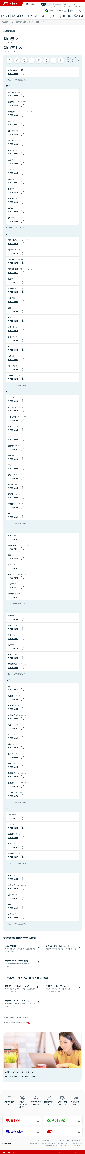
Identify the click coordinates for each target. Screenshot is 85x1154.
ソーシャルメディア (65, 1145)
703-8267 (14, 898)
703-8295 (14, 837)
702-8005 (14, 163)
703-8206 (14, 478)
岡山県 (31, 22)
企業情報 (58, 4)
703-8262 (14, 747)
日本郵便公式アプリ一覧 (51, 1145)
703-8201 (14, 449)
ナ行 (39, 60)
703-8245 (14, 767)
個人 (43, 4)
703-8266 (14, 828)
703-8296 (14, 420)
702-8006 (14, 757)
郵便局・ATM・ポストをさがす (22, 1104)
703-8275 (14, 263)
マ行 (53, 60)
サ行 (24, 60)
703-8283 (14, 115)
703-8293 (14, 379)
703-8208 (14, 144)
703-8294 (14, 488)
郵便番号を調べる (9, 1103)
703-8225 (14, 359)
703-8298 (14, 667)
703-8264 (14, 330)
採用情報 (65, 4)
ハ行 (46, 60)
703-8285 (14, 430)
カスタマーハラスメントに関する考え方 (70, 1143)
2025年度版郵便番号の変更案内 (15, 1022)
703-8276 (14, 272)
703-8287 (14, 95)
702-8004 (14, 173)
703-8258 (14, 658)
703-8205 (14, 619)
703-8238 (14, 507)
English (77, 7)
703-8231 (14, 124)
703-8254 (14, 879)
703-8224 (14, 917)
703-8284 (14, 134)
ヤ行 (61, 60)
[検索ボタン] (80, 11)
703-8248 (14, 401)
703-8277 (14, 211)
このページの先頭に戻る (16, 80)
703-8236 (14, 311)
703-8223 (14, 648)
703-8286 (14, 292)
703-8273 (14, 243)
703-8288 (14, 105)
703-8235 (14, 699)
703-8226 (14, 153)
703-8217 (14, 587)
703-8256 (14, 689)
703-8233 (14, 558)
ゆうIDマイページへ (56, 10)
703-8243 (14, 459)
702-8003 (14, 497)
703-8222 (14, 468)
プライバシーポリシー (58, 1140)
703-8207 (14, 301)
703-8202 (14, 908)
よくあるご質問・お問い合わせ (61, 7)
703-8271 (14, 818)
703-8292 (14, 577)
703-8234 (14, 439)
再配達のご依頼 (49, 1103)
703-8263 (14, 340)
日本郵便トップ (7, 22)
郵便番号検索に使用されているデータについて (20, 1017)
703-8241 (14, 548)
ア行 (9, 60)
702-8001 (14, 182)
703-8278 (14, 796)
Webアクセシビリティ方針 (73, 1140)
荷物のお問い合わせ (36, 1103)
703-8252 (14, 629)
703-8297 (14, 718)
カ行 (17, 60)
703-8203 (14, 369)
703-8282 (14, 738)
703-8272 (14, 192)
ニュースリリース (75, 4)
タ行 (31, 60)
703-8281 (14, 728)
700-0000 (14, 73)
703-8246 (14, 786)
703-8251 (14, 568)
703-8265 (14, 321)
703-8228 (14, 202)
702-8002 (14, 350)
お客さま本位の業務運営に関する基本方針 (40, 1143)
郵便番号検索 (21, 22)
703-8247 (14, 410)
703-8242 (14, 539)
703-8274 (14, 253)
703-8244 (14, 776)
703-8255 (14, 709)
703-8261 (14, 847)
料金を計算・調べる (76, 1103)
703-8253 (14, 888)
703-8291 (14, 597)
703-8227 (14, 282)
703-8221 (14, 638)
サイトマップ (77, 1145)
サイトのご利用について (44, 1140)
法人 (49, 4)
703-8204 (14, 221)
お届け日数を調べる (62, 1103)
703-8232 (14, 517)
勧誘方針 (55, 1143)
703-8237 (14, 857)
